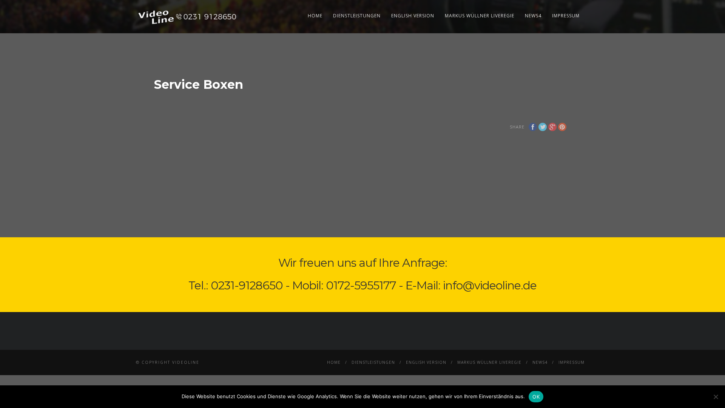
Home (315, 15)
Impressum (566, 15)
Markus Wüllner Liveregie (479, 15)
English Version (412, 15)
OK (536, 397)
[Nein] (715, 396)
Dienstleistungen (357, 15)
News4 (533, 15)
